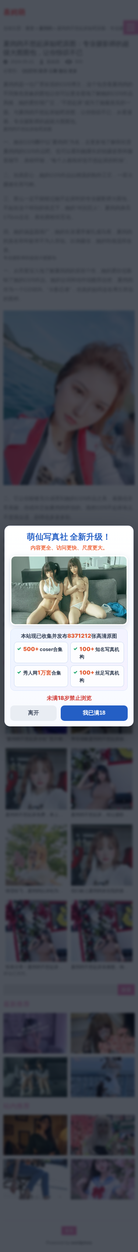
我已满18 (94, 712)
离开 (33, 712)
